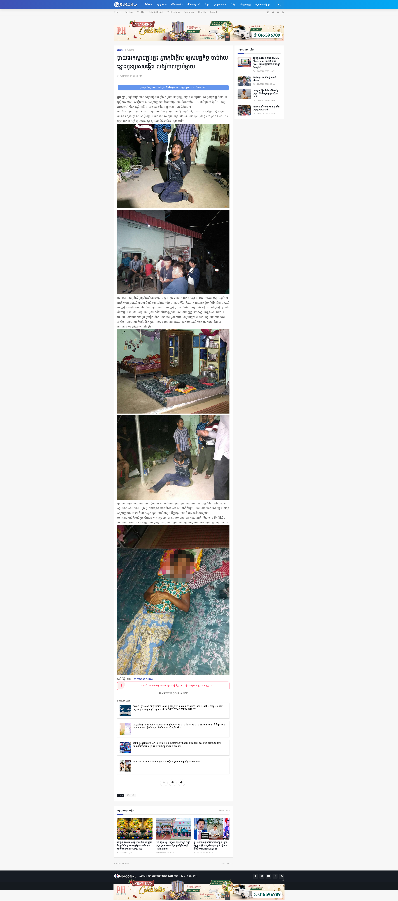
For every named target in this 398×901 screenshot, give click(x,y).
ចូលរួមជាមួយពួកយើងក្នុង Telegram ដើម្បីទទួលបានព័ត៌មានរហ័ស (173, 87)
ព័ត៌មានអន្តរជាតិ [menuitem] (193, 4)
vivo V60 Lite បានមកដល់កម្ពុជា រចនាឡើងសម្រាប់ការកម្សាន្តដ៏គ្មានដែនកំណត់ (166, 761)
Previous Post (122, 863)
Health (202, 12)
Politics (129, 12)
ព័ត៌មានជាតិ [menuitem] (176, 4)
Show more (224, 810)
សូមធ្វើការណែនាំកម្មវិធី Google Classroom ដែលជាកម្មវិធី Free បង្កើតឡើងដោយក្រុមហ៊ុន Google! (266, 63)
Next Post (226, 863)
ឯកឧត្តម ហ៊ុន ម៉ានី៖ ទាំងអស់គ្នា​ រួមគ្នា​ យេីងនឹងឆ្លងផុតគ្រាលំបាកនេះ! (266, 93)
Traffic (141, 12)
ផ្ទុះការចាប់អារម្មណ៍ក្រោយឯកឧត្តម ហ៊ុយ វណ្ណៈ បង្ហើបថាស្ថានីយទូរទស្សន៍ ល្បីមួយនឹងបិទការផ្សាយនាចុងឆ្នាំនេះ (210, 846)
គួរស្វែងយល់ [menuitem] (219, 4)
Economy (189, 12)
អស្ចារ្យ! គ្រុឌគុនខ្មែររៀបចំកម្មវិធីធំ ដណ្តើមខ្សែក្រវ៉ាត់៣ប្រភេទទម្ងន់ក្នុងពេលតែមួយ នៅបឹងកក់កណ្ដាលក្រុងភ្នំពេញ (134, 846)
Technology (173, 12)
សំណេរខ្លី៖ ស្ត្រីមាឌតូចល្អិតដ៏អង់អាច (264, 79)
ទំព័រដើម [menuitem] (148, 4)
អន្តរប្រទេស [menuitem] (162, 4)
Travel (213, 12)
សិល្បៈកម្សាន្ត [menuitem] (245, 4)
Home (117, 12)
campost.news (143, 679)
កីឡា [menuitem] (207, 4)
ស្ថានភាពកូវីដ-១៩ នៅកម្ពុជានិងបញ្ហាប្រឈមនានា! (266, 108)
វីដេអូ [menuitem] (233, 4)
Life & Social (156, 12)
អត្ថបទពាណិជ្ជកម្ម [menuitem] (262, 4)
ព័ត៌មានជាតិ (129, 50)
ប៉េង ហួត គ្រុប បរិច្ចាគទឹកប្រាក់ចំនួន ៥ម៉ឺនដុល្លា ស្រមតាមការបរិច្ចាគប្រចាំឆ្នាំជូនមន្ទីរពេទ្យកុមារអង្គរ (173, 846)
